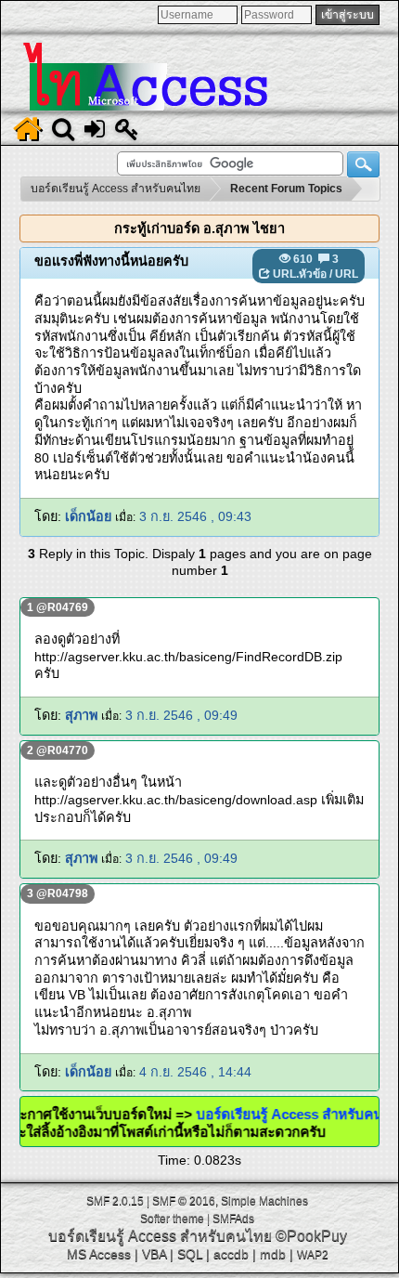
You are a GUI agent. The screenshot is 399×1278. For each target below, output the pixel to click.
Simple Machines (264, 1200)
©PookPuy (311, 1236)
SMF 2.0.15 (115, 1200)
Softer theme (172, 1218)
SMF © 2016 (183, 1200)
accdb (231, 1253)
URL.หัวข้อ (300, 273)
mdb (273, 1253)
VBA (154, 1253)
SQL (189, 1253)
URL (346, 273)
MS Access (99, 1253)
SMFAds (233, 1218)
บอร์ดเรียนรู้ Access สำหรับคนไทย (160, 1236)
